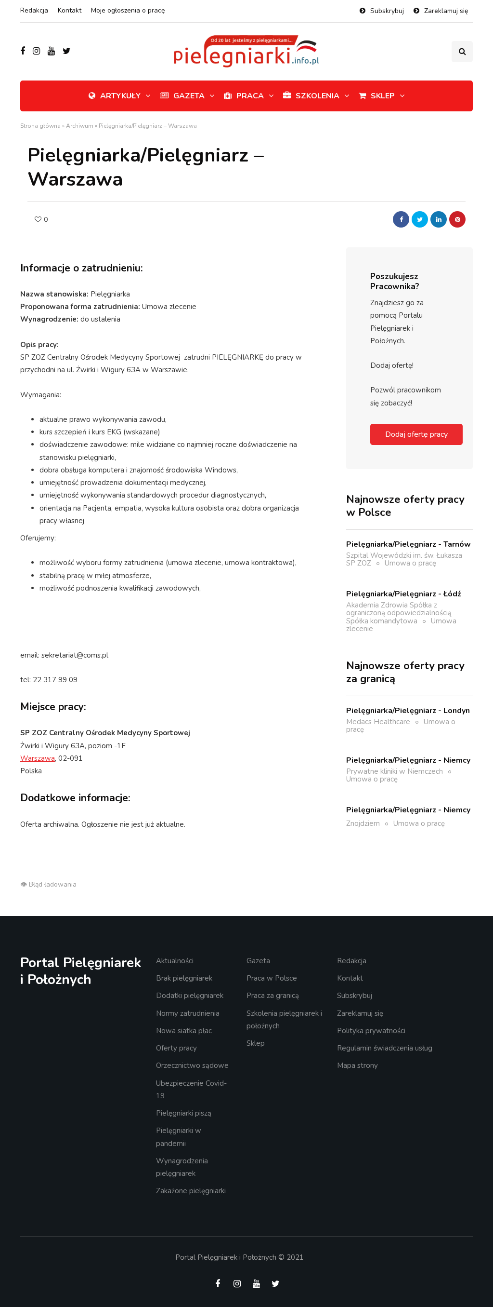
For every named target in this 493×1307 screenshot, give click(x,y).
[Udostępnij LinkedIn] (438, 219)
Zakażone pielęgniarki (191, 1191)
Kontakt (69, 10)
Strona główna (40, 126)
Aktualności (175, 961)
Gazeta (189, 96)
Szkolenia (317, 96)
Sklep (383, 96)
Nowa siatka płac (184, 1031)
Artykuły (120, 96)
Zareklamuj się (446, 10)
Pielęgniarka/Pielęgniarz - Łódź (403, 594)
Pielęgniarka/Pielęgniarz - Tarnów (408, 544)
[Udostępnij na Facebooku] (401, 219)
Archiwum (79, 126)
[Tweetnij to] (420, 219)
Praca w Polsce (271, 978)
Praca (250, 96)
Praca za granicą (272, 995)
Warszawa (37, 758)
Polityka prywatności (371, 1031)
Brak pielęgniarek (184, 978)
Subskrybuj (387, 10)
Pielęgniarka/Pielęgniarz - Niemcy (408, 760)
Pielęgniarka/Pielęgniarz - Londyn (408, 710)
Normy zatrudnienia (188, 1013)
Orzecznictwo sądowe (192, 1065)
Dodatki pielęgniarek (189, 995)
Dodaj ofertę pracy (416, 434)
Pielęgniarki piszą (183, 1113)
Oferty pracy (176, 1048)
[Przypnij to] (457, 219)
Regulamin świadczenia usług (384, 1048)
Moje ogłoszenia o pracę (128, 10)
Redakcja (34, 10)
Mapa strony (357, 1065)
